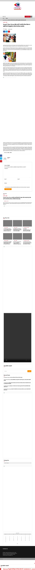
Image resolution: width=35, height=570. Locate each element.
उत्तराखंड (4, 22)
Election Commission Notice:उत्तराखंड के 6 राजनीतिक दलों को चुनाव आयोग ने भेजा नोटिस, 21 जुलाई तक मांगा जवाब (17, 242)
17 (5, 539)
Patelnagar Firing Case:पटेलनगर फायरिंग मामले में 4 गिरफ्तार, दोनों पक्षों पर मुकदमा (13, 377)
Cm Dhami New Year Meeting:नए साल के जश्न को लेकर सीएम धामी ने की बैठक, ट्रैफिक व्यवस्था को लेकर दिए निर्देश (27, 242)
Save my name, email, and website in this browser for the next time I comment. (17, 187)
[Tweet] (1, 158)
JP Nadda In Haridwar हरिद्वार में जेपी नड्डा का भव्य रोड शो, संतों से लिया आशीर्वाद (17, 229)
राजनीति (6, 22)
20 (17, 539)
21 (21, 539)
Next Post (5, 193)
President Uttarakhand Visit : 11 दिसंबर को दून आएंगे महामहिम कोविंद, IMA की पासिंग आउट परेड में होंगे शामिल (27, 229)
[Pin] (1, 161)
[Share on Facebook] (1, 156)
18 (9, 539)
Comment (6, 168)
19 (13, 539)
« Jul (17, 543)
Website (5, 183)
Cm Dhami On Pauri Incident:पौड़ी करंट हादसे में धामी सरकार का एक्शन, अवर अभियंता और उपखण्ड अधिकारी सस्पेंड (7, 229)
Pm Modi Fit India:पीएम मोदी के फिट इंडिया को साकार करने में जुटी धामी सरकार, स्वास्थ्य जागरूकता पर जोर (7, 242)
